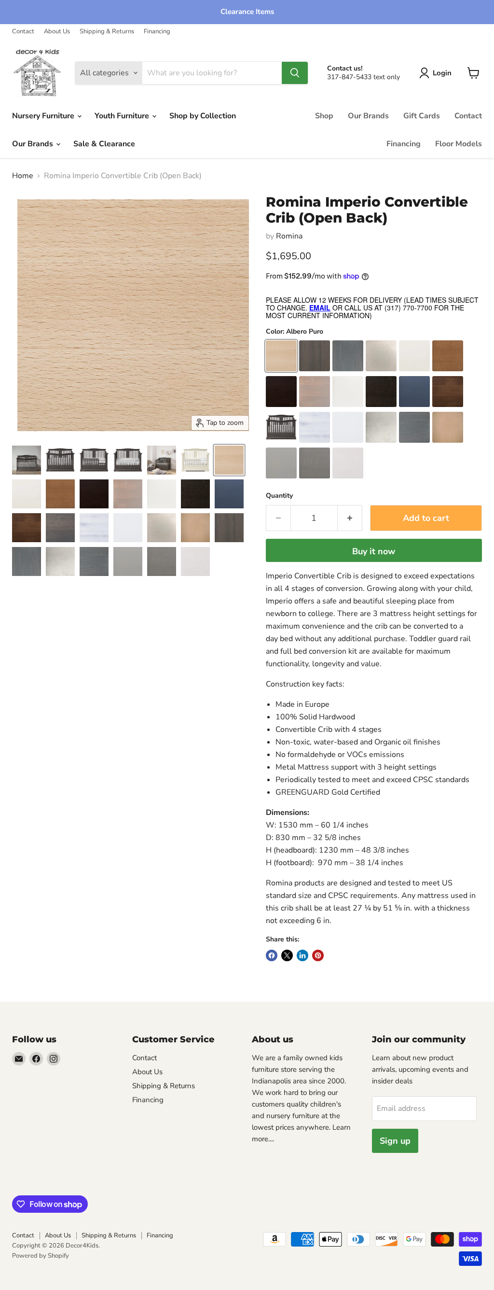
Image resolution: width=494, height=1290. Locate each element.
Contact (23, 31)
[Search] (295, 73)
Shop (324, 116)
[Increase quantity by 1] (350, 518)
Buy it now (373, 551)
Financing (157, 31)
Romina (289, 236)
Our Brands (33, 144)
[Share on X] (287, 955)
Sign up (395, 1141)
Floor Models (458, 144)
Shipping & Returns (107, 31)
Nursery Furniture (44, 116)
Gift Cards (421, 116)
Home (22, 175)
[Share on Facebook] (271, 955)
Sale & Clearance (104, 144)
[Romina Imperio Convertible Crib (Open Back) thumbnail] (26, 460)
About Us (57, 31)
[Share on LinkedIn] (302, 955)
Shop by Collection (202, 116)
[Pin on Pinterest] (318, 955)
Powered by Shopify (40, 1255)
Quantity (279, 496)
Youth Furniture (123, 116)
